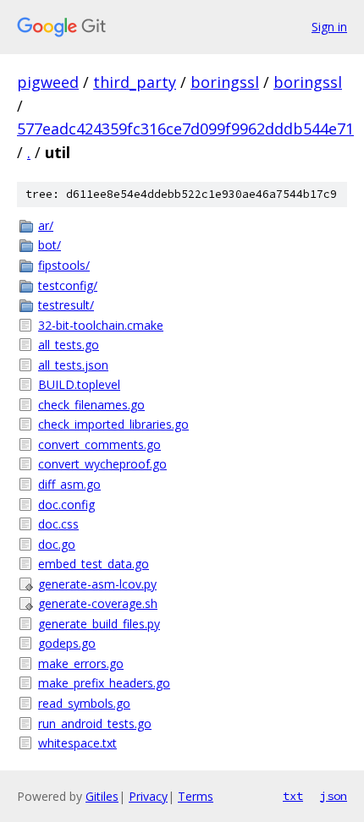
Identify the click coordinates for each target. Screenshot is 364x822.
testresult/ (66, 305)
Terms (195, 796)
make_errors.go (81, 663)
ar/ (45, 225)
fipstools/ (64, 265)
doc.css (58, 524)
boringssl (224, 82)
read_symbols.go (84, 703)
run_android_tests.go (95, 723)
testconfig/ (67, 285)
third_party (134, 82)
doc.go (56, 544)
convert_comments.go (99, 444)
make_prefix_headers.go (104, 683)
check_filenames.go (91, 405)
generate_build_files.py (99, 624)
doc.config (66, 504)
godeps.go (67, 643)
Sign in (329, 27)
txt (293, 795)
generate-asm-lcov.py (97, 584)
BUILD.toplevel (79, 384)
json (333, 795)
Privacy (148, 796)
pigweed (48, 82)
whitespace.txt (77, 743)
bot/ (49, 245)
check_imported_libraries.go (113, 424)
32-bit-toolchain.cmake (100, 325)
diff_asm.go (69, 484)
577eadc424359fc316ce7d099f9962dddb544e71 (185, 128)
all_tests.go (68, 345)
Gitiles (102, 796)
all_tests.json (73, 365)
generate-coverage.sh (97, 603)
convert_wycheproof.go (102, 464)
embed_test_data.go (93, 564)
